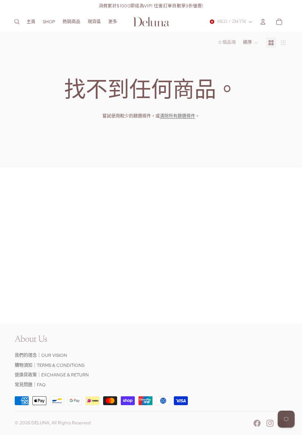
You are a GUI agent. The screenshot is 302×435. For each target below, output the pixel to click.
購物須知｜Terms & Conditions (49, 365)
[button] (251, 43)
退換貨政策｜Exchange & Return (52, 375)
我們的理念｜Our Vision (41, 355)
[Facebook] (257, 423)
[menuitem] (113, 22)
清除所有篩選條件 (177, 116)
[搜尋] (17, 22)
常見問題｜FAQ (30, 385)
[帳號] (263, 22)
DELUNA (40, 423)
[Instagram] (270, 423)
